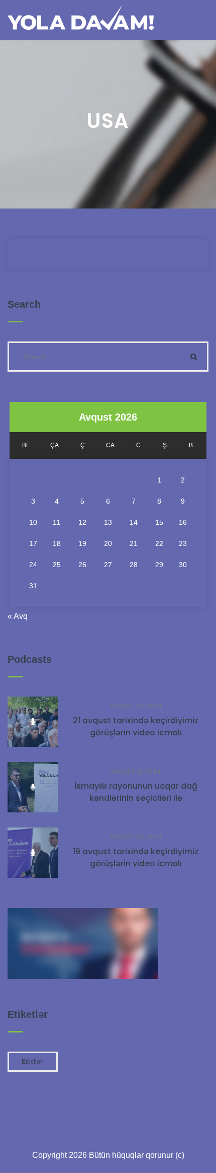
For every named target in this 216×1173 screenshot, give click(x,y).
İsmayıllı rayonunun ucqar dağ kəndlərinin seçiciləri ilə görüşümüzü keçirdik (135, 798)
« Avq (18, 616)
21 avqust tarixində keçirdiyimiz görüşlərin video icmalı (135, 726)
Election (33, 1061)
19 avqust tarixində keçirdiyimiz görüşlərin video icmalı (135, 857)
